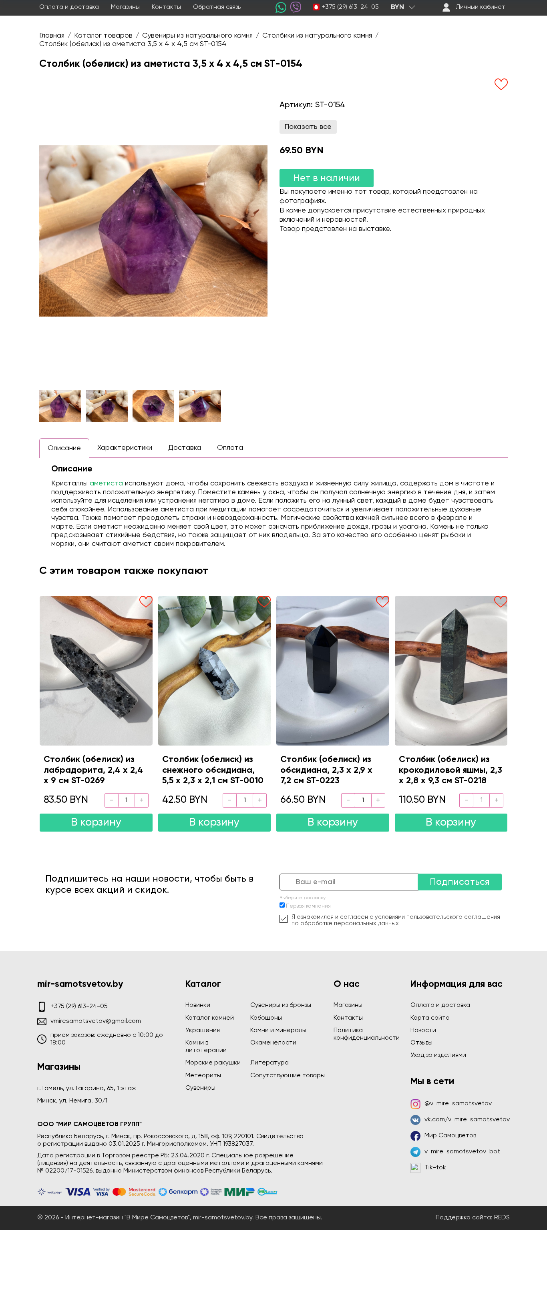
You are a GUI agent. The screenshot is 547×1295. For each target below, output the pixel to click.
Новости (423, 1030)
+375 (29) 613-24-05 (350, 7)
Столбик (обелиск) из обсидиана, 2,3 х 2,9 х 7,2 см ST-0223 (326, 770)
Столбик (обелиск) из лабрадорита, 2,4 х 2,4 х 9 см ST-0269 (93, 770)
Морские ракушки (213, 1063)
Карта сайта (430, 1018)
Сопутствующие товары (287, 1075)
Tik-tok (435, 1168)
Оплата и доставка (69, 7)
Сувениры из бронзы (280, 1005)
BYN (397, 7)
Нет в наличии (326, 178)
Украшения (202, 1030)
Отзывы (421, 1043)
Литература (269, 1063)
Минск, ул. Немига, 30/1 (72, 1101)
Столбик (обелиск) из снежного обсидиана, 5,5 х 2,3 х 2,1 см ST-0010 (212, 770)
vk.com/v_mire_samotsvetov (467, 1120)
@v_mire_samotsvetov (458, 1104)
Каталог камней (209, 1018)
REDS (502, 1218)
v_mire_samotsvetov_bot (462, 1152)
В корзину (96, 822)
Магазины (125, 7)
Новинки (197, 1005)
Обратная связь (217, 7)
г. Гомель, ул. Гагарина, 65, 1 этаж (86, 1088)
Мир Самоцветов (450, 1136)
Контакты (166, 7)
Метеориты (203, 1075)
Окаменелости (273, 1043)
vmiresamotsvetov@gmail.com (95, 1021)
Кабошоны (266, 1018)
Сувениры (200, 1088)
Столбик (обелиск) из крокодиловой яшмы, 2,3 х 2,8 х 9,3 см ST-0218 (450, 770)
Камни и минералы (278, 1030)
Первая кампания (308, 906)
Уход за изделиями (438, 1055)
